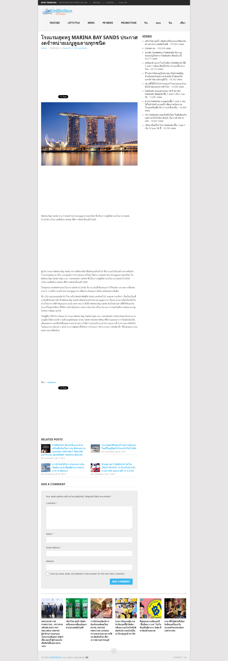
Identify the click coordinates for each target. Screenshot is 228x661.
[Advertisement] (89, 73)
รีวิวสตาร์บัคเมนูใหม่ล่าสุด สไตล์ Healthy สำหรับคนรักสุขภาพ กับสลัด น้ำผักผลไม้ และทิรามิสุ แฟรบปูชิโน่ (164, 76)
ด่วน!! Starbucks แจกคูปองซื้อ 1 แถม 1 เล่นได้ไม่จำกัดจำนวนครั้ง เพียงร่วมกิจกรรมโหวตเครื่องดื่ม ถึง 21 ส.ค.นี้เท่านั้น (165, 104)
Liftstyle (74, 22)
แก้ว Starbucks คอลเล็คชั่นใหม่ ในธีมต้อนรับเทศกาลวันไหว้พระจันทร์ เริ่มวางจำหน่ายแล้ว (166, 118)
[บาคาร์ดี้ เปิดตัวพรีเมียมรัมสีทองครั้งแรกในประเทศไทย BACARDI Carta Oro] (175, 608)
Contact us (150, 48)
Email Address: (53, 547)
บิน (170, 22)
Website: (50, 561)
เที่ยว (182, 22)
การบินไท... (110, 3)
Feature (55, 22)
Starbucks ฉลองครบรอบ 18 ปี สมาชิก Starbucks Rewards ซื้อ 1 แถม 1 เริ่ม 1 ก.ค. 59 (165, 94)
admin (44, 48)
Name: (50, 533)
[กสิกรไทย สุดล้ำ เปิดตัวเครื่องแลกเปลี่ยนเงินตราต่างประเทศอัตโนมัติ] (77, 608)
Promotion (128, 22)
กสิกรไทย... (97, 3)
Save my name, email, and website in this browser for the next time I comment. (87, 574)
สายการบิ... (123, 3)
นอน (158, 22)
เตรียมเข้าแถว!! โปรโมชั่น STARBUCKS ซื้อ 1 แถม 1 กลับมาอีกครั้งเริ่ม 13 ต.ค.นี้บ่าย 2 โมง (165, 66)
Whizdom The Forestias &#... (74, 3)
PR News (108, 22)
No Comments (80, 48)
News (91, 22)
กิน (146, 22)
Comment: (51, 503)
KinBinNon (55, 657)
